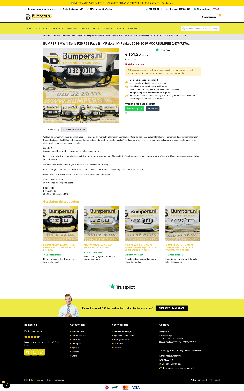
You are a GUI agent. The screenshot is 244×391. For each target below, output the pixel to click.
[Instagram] (34, 352)
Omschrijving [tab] (53, 129)
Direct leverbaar (53, 255)
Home (46, 35)
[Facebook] (27, 352)
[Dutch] (214, 9)
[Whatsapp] (41, 352)
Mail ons (154, 108)
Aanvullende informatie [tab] (74, 129)
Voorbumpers (69, 35)
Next (116, 113)
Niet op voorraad (136, 64)
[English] (218, 9)
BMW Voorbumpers (85, 35)
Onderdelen (56, 35)
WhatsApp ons (135, 108)
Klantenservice (209, 17)
